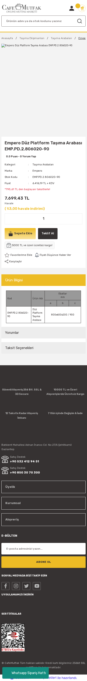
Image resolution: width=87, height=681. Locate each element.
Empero (37, 170)
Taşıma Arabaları (43, 164)
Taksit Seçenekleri (19, 348)
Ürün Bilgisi (14, 280)
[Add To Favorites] (18, 255)
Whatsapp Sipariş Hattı (29, 673)
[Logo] (21, 8)
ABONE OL (43, 561)
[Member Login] (71, 8)
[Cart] (82, 8)
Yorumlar (12, 333)
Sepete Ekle (23, 233)
